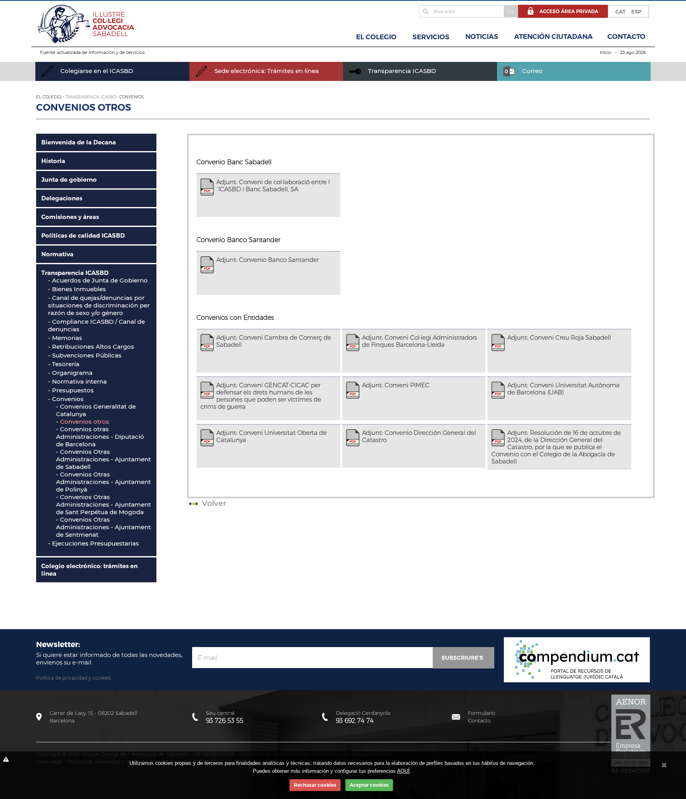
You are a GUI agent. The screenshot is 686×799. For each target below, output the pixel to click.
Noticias (481, 36)
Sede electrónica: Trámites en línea (266, 71)
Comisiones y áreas (70, 217)
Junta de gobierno (69, 179)
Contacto (626, 36)
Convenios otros (84, 421)
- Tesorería (63, 364)
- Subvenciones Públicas (84, 355)
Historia (53, 161)
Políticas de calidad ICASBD (83, 235)
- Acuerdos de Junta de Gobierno (98, 280)
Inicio (605, 52)
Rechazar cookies (315, 785)
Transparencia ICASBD (401, 71)
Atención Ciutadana (553, 36)
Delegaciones (61, 198)
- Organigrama (70, 372)
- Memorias (65, 338)
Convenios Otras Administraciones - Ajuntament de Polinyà (103, 482)
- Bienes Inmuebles (77, 289)
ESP (636, 11)
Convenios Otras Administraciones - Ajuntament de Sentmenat (103, 527)
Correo (531, 71)
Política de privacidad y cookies (73, 678)
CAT (620, 11)
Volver (213, 503)
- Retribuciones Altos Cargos (91, 346)
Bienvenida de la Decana (78, 142)
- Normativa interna (77, 381)
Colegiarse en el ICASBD (96, 71)
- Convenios (66, 399)
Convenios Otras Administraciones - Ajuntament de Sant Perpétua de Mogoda (103, 504)
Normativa (57, 254)
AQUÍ (403, 771)
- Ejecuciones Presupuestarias (93, 543)
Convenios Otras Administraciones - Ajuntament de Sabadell (103, 459)
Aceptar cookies (369, 785)
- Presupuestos (71, 390)
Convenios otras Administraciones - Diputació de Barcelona (100, 436)
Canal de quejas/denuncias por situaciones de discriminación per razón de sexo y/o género (99, 305)
